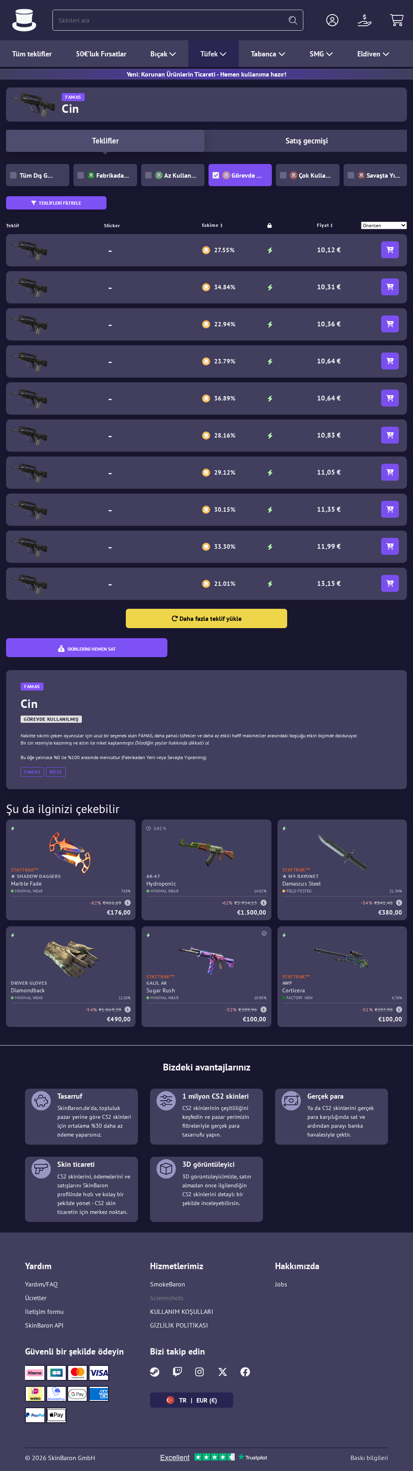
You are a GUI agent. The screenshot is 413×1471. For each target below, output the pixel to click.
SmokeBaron (167, 1284)
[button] (332, 20)
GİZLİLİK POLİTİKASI (179, 1325)
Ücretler (35, 1298)
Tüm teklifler (32, 53)
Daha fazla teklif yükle (210, 618)
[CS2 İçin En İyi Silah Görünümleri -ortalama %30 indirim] (24, 20)
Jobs (281, 1284)
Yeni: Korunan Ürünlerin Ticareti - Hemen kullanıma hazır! (206, 74)
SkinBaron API (44, 1325)
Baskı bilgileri (369, 1458)
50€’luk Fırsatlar (101, 53)
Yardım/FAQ (41, 1284)
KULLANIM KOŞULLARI (181, 1311)
